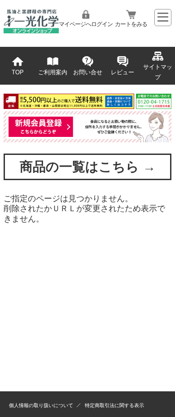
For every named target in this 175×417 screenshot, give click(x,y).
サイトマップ (157, 72)
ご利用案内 (52, 72)
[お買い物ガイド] (87, 106)
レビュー (122, 72)
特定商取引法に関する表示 (114, 405)
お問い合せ (87, 72)
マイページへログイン (86, 24)
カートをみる (131, 24)
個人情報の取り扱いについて (41, 405)
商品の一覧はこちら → (88, 166)
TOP (18, 72)
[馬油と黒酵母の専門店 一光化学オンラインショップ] (31, 30)
